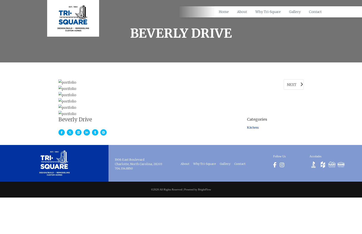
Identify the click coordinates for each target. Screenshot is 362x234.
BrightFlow (204, 189)
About (185, 164)
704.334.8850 (124, 168)
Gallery (225, 164)
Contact (240, 164)
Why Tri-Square (204, 164)
